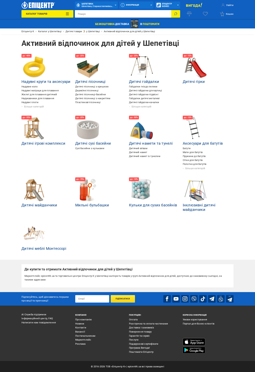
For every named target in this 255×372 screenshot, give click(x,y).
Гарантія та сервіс (139, 335)
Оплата (133, 319)
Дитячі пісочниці (90, 81)
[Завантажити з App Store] (194, 342)
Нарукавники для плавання (37, 98)
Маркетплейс (83, 339)
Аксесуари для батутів (203, 143)
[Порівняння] (189, 13)
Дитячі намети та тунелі (151, 143)
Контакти (80, 327)
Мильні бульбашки (92, 205)
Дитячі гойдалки (144, 81)
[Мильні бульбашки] (88, 190)
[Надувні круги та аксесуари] (34, 66)
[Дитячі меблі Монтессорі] (34, 233)
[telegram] (212, 299)
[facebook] (167, 299)
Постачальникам (85, 335)
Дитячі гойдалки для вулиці (145, 90)
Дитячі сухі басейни (93, 143)
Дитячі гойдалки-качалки (144, 102)
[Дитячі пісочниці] (88, 66)
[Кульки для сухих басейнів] (141, 190)
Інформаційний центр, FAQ (37, 318)
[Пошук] (175, 14)
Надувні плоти (29, 102)
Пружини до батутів (194, 156)
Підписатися (123, 299)
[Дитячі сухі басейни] (88, 128)
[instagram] (185, 299)
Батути (187, 148)
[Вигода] (194, 5)
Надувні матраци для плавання (40, 90)
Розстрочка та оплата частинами (148, 323)
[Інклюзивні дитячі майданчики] (195, 190)
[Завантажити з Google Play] (194, 350)
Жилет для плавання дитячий (39, 94)
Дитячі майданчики (39, 205)
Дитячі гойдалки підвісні (143, 94)
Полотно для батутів (194, 164)
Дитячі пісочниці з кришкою (92, 86)
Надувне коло (29, 86)
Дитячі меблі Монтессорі (43, 248)
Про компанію (83, 319)
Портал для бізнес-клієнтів (198, 323)
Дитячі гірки (194, 81)
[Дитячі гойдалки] (141, 66)
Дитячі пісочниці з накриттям (92, 98)
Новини (79, 323)
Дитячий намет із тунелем (144, 156)
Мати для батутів (193, 152)
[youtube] (176, 299)
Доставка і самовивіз (141, 327)
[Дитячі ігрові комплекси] (34, 128)
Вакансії (80, 331)
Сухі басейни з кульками (89, 148)
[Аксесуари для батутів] (195, 128)
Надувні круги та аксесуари (45, 81)
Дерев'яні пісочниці (86, 90)
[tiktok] (203, 299)
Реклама (80, 343)
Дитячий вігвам (138, 148)
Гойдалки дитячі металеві (144, 98)
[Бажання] (205, 13)
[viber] (194, 299)
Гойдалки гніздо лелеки (143, 86)
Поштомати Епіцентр (141, 351)
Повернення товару (140, 331)
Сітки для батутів (193, 160)
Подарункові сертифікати (143, 343)
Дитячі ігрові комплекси (43, 143)
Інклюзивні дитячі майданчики (199, 207)
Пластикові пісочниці (87, 102)
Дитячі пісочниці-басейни (90, 94)
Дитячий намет (138, 152)
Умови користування (195, 319)
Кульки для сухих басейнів (153, 205)
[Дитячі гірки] (195, 66)
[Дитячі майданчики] (34, 190)
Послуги (134, 339)
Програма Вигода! (139, 347)
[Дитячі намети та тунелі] (141, 128)
